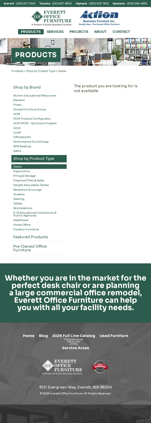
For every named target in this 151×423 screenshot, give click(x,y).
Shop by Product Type (40, 71)
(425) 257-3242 (19, 3)
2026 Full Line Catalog (73, 335)
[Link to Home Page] (62, 375)
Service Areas (75, 348)
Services (55, 32)
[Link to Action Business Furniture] (99, 18)
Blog (43, 335)
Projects (79, 32)
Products (31, 32)
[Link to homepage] (51, 18)
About (100, 32)
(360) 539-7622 (92, 3)
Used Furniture (114, 335)
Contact (121, 32)
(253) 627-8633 (55, 3)
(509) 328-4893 (130, 3)
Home (28, 335)
